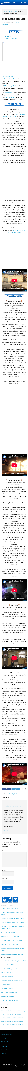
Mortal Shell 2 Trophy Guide (9, 908)
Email (4, 879)
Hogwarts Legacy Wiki (8, 988)
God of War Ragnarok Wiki (9, 992)
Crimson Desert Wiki (7, 965)
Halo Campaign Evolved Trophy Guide (12, 922)
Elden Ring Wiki (5, 984)
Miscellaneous (8, 76)
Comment (5, 851)
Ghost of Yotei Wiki (7, 972)
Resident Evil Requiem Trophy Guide (12, 940)
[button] (21, 2)
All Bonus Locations (10, 38)
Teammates (8, 93)
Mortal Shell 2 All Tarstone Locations (12, 1017)
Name (4, 870)
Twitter (3, 1053)
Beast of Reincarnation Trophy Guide (12, 918)
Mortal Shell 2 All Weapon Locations (12, 1021)
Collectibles (7, 36)
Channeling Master (10, 86)
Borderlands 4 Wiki (7, 976)
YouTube (4, 1046)
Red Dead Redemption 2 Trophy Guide (12, 954)
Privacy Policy (5, 1038)
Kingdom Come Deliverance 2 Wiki (11, 980)
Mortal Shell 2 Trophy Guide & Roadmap (13, 1011)
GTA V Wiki (4, 1004)
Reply (6, 830)
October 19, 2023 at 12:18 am (12, 806)
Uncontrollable (9, 97)
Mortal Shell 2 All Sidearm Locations (12, 1024)
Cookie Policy (5, 1041)
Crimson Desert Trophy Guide (10, 936)
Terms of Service (6, 1034)
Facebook (4, 1050)
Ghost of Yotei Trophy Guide (9, 944)
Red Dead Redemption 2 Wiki (10, 1000)
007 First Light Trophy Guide (10, 932)
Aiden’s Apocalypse (10, 79)
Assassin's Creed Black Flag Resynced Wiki (13, 961)
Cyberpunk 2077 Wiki (7, 996)
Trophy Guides (13, 794)
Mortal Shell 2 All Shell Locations (11, 1014)
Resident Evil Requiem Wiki (9, 969)
